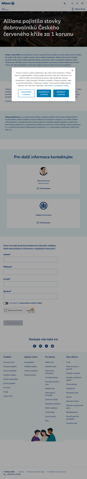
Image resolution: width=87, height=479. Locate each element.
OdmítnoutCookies (44, 93)
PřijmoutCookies (61, 93)
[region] (43, 84)
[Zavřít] (72, 70)
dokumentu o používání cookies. (57, 86)
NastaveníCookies (26, 93)
